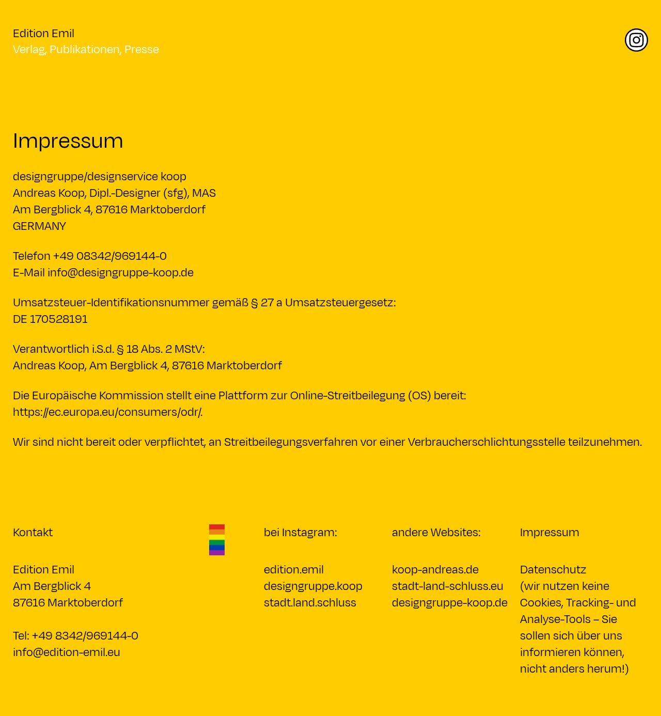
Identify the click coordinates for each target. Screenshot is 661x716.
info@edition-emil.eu (66, 652)
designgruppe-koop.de (450, 603)
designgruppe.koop (313, 586)
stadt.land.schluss (310, 603)
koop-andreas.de (435, 570)
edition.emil (294, 570)
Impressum (549, 532)
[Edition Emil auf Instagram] (636, 50)
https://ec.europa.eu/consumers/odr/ (106, 412)
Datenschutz (553, 570)
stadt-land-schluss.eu (447, 586)
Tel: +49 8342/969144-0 (75, 636)
